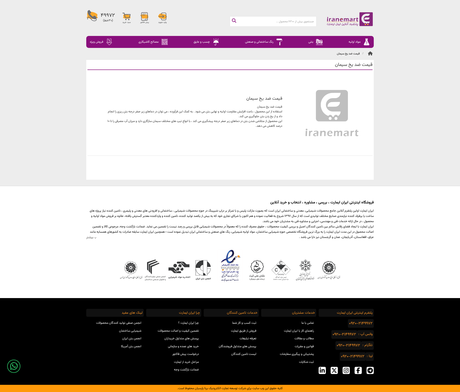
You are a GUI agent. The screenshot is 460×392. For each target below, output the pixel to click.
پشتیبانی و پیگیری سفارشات (297, 354)
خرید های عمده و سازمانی (183, 346)
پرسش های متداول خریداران (181, 338)
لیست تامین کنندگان (243, 354)
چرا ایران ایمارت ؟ (188, 323)
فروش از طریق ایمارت (243, 331)
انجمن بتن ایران (131, 338)
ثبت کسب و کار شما (244, 323)
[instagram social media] (346, 370)
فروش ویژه (96, 42)
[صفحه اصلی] (345, 19)
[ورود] (162, 18)
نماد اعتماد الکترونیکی (230, 265)
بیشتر (89, 237)
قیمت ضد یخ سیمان (348, 54)
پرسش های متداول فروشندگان (237, 346)
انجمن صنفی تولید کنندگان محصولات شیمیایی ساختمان (118, 327)
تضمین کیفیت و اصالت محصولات (178, 331)
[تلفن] (92, 18)
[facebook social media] (358, 370)
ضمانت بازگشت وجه (186, 369)
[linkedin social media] (322, 370)
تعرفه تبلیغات (248, 338)
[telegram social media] (370, 370)
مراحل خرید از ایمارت (186, 362)
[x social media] (334, 370)
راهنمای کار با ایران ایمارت (299, 331)
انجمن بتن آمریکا (131, 346)
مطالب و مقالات (304, 338)
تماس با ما (307, 323)
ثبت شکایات (306, 362)
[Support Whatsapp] (13, 366)
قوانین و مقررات (304, 346)
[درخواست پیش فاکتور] (144, 18)
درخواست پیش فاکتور (185, 354)
